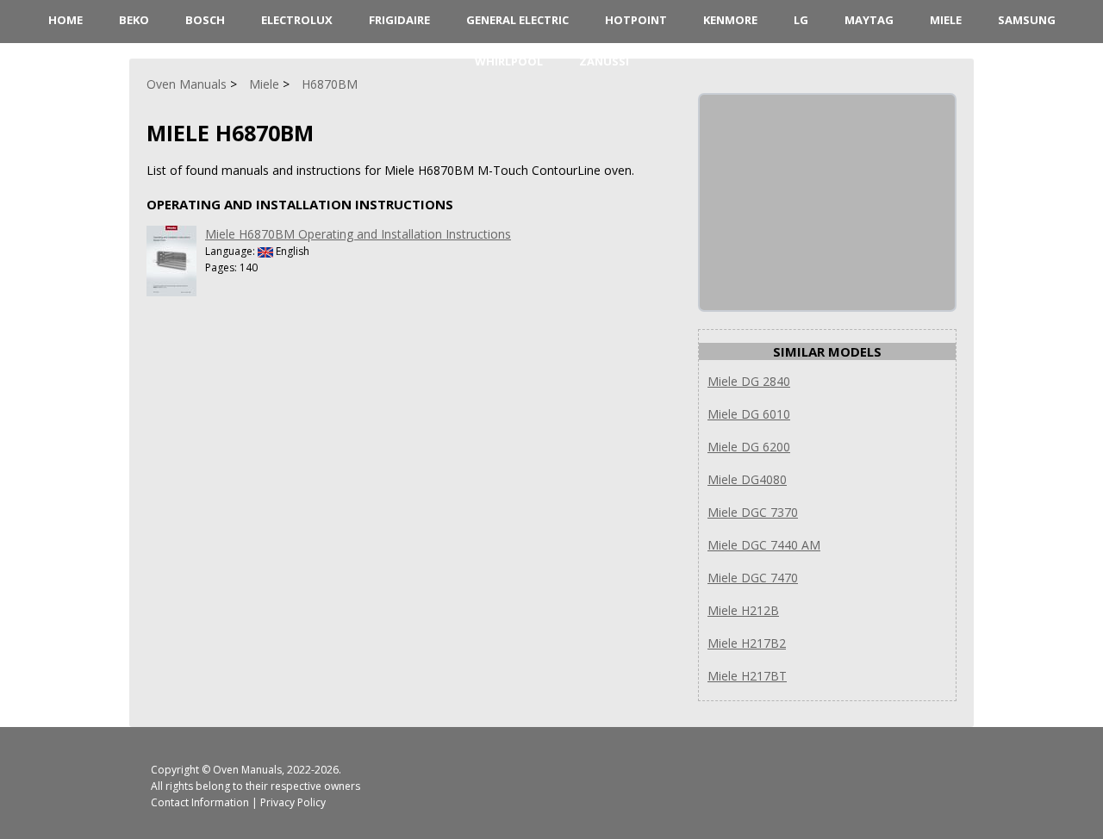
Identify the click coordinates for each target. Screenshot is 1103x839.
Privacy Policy (293, 802)
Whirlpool (509, 61)
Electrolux (297, 20)
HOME (65, 20)
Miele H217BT (747, 676)
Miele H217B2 (746, 643)
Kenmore (730, 20)
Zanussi (604, 61)
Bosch (205, 20)
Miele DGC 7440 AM (763, 545)
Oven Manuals (247, 769)
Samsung (1027, 20)
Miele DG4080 (747, 479)
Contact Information (200, 802)
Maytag (869, 20)
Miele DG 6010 (748, 414)
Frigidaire (399, 20)
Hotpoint (636, 20)
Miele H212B (743, 610)
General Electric (517, 20)
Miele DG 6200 (748, 446)
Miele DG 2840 (748, 381)
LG (801, 20)
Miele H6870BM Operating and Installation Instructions (358, 234)
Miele (946, 20)
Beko (134, 20)
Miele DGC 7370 (752, 512)
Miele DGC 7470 (752, 577)
